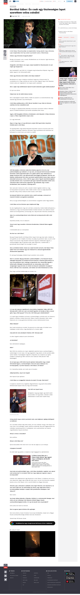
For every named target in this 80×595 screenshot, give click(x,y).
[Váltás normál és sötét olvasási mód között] (64, 1)
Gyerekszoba (36, 577)
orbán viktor (13, 3)
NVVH (55, 1)
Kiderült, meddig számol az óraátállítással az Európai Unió (67, 98)
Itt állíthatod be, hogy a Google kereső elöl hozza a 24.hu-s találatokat (34, 523)
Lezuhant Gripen (48, 1)
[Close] (53, 552)
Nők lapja (36, 580)
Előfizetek (70, 1)
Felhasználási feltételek (52, 580)
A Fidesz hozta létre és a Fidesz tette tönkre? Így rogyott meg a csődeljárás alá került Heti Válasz (42, 458)
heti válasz (28, 3)
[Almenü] (10, 1)
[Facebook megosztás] (5, 51)
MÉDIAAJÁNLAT (50, 587)
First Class (25, 580)
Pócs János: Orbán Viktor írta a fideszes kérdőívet (67, 88)
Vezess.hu (25, 577)
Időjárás (42, 1)
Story (35, 575)
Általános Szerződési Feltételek (54, 584)
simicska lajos (36, 3)
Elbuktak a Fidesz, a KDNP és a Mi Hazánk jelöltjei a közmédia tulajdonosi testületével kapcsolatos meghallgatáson (68, 93)
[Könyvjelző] (5, 58)
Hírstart (24, 575)
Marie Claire (36, 582)
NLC (23, 584)
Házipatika (36, 573)
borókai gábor (21, 3)
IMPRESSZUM (49, 577)
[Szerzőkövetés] (19, 16)
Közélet (13, 6)
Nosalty (24, 582)
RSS (48, 573)
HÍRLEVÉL (49, 575)
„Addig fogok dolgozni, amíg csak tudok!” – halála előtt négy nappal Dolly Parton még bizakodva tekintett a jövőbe (68, 82)
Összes (72, 37)
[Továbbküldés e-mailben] (5, 54)
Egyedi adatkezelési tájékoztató (54, 582)
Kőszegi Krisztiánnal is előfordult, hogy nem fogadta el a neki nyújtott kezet (68, 103)
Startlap (24, 573)
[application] (32, 544)
